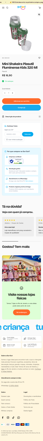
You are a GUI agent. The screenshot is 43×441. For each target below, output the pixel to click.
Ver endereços (21, 312)
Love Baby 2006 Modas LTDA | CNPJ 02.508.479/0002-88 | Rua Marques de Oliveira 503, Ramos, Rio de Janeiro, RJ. (20, 433)
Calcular (28, 134)
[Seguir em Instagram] (8, 417)
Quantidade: (6, 89)
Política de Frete (29, 400)
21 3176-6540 (13, 386)
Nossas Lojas (5, 396)
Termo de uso (28, 407)
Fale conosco (29, 181)
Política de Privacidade (31, 403)
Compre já (21, 108)
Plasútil (4, 71)
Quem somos (5, 400)
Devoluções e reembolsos (32, 396)
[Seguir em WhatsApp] (18, 417)
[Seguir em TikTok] (13, 417)
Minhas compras (6, 411)
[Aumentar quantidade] (12, 93)
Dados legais (28, 411)
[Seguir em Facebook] (2, 417)
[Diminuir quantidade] (4, 93)
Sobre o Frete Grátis (8, 407)
